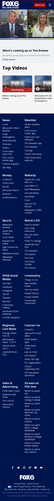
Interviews (29, 196)
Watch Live (40, 5)
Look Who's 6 (31, 185)
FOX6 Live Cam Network (32, 138)
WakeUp (30, 175)
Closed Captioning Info (32, 367)
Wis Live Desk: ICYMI (32, 236)
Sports (6, 220)
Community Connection (30, 302)
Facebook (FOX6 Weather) (10, 312)
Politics (5, 147)
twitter (18, 467)
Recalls (5, 186)
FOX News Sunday (30, 263)
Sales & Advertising (10, 384)
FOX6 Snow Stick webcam (33, 159)
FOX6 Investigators (8, 135)
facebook (12, 467)
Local (5, 124)
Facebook (7, 287)
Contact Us (32, 325)
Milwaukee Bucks (10, 253)
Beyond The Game (8, 242)
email (41, 467)
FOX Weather (31, 146)
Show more (8, 59)
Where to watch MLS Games (32, 450)
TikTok (5, 294)
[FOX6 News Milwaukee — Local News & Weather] (11, 4)
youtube (35, 467)
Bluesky (6, 301)
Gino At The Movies (30, 205)
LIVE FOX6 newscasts (30, 229)
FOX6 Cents (8, 183)
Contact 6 (7, 179)
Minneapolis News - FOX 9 (9, 340)
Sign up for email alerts (33, 334)
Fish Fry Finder (32, 289)
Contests (29, 329)
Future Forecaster (33, 154)
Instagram (7, 290)
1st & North (8, 237)
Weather (30, 120)
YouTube (6, 283)
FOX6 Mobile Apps (31, 340)
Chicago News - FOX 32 (10, 334)
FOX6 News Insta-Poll (8, 152)
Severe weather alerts (32, 125)
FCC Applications (33, 362)
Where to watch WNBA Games (32, 444)
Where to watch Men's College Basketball (32, 428)
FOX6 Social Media (10, 277)
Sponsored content (7, 405)
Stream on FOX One (32, 384)
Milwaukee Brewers (7, 226)
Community (32, 275)
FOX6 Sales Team (11, 390)
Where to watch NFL (32, 392)
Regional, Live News (9, 327)
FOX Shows (30, 267)
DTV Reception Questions (32, 374)
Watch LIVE (32, 220)
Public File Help (32, 359)
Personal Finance (10, 190)
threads (29, 467)
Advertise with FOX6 (9, 396)
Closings (29, 150)
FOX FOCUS (8, 400)
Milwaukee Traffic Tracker (33, 211)
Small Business (9, 197)
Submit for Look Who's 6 (32, 181)
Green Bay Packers (7, 232)
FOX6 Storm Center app (30, 132)
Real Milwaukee (32, 189)
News (6, 120)
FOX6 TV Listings (33, 240)
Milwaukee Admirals (7, 258)
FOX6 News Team (30, 347)
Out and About (32, 193)
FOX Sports (30, 254)
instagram (24, 467)
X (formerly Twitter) (7, 306)
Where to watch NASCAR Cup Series (32, 412)
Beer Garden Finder (31, 284)
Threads (6, 297)
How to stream (32, 224)
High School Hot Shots (10, 248)
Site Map (6, 167)
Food (27, 200)
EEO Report (30, 355)
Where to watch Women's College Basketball (33, 437)
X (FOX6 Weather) (11, 317)
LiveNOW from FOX (32, 246)
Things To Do (31, 279)
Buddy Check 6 (32, 293)
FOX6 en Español (10, 163)
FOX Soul (29, 257)
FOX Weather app (33, 143)
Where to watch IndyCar (32, 420)
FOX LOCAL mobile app (8, 159)
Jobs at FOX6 (31, 352)
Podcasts (6, 144)
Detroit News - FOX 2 (9, 347)
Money (7, 175)
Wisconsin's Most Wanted (10, 129)
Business (6, 193)
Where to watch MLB (32, 405)
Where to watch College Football (32, 398)
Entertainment (9, 140)
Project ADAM (32, 296)
